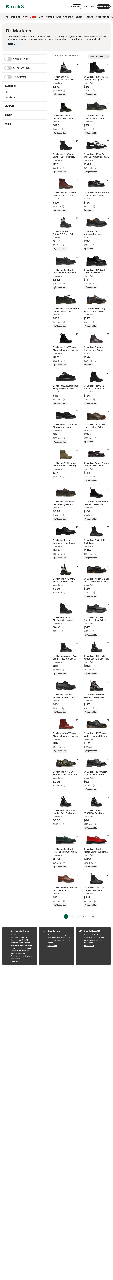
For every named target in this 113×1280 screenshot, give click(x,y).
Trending (15, 16)
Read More (13, 44)
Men (40, 16)
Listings (76, 6)
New (25, 16)
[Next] (97, 916)
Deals (33, 16)
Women (49, 16)
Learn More (22, 961)
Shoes (79, 16)
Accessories (102, 16)
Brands (63, 55)
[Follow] (77, 64)
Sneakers (68, 16)
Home (55, 55)
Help (93, 6)
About (86, 7)
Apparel (89, 16)
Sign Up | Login (103, 6)
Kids (58, 16)
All (7, 16)
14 (93, 916)
